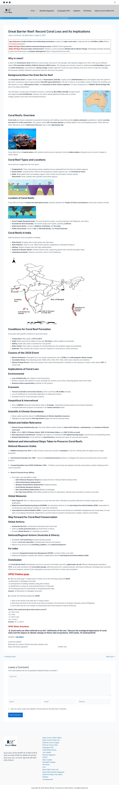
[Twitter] (7, 2)
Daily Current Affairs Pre (104, 10)
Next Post (110, 656)
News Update (47, 760)
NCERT (45, 757)
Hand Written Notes (49, 750)
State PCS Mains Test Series (52, 774)
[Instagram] (10, 2)
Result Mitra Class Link (50, 769)
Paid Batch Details (48, 762)
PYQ (32, 10)
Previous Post (9, 656)
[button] (115, 2)
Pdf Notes (87, 10)
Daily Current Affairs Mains (51, 738)
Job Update (46, 752)
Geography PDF (63, 10)
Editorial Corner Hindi (50, 745)
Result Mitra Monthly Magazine (53, 772)
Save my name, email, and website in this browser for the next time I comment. (38, 709)
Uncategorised (47, 779)
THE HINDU (19, 637)
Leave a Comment (14, 35)
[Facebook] (4, 2)
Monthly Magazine (47, 10)
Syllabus (76, 10)
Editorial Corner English (50, 742)
